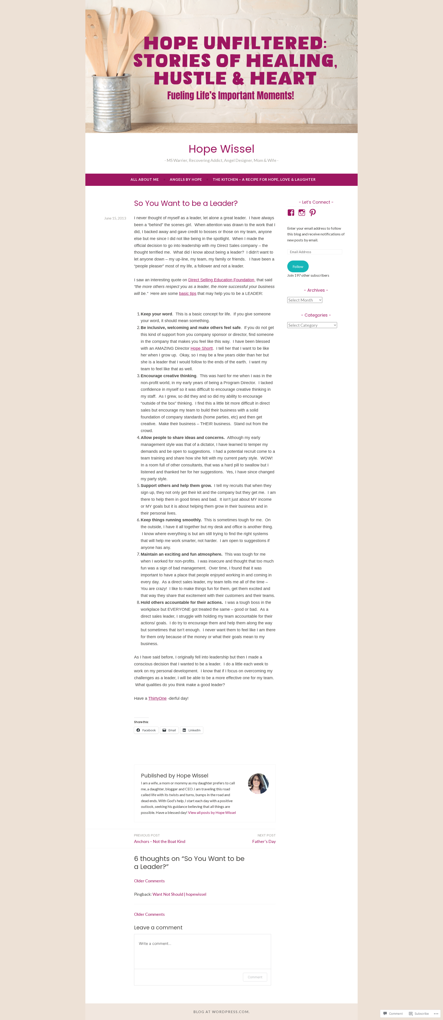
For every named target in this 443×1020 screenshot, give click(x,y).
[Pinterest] (313, 212)
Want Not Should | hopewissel (179, 894)
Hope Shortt (202, 348)
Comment (255, 977)
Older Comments (149, 880)
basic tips (187, 293)
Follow (298, 266)
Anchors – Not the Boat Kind (159, 838)
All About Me (145, 179)
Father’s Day (264, 838)
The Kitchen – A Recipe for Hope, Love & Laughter (264, 179)
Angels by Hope (186, 179)
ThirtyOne (157, 698)
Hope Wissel (221, 148)
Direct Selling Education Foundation (221, 280)
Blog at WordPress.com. (221, 1012)
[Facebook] (291, 212)
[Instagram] (302, 212)
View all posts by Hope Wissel (212, 812)
